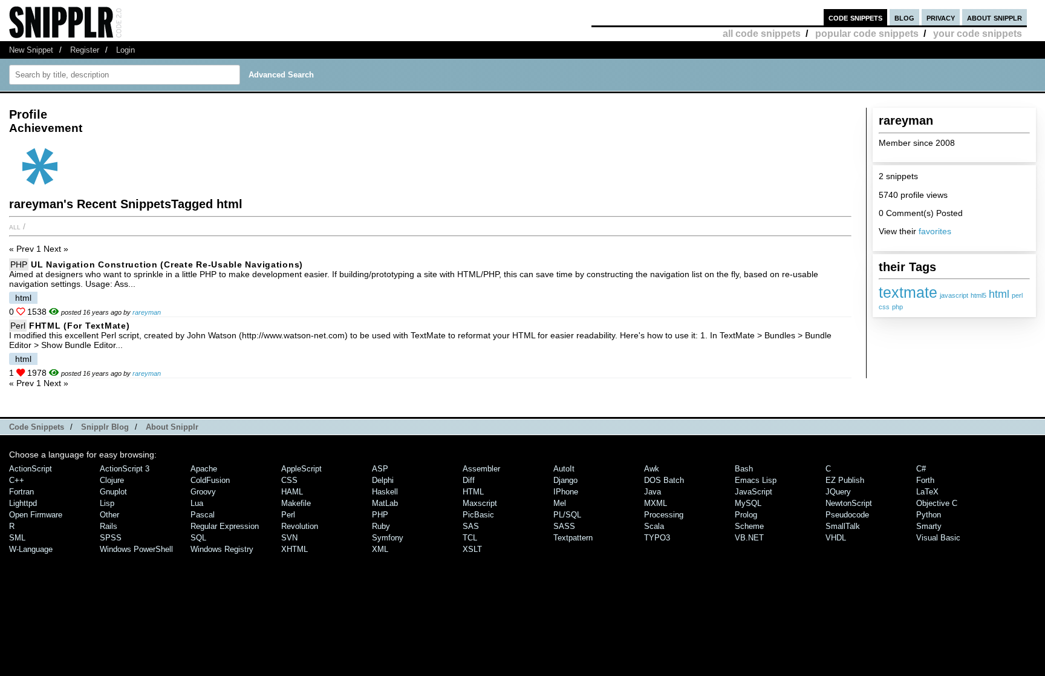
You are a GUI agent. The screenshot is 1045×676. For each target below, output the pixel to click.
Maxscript (480, 503)
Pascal (202, 514)
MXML (655, 503)
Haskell (385, 491)
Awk (651, 468)
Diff (469, 480)
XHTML (294, 549)
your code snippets (977, 33)
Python (928, 514)
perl (1017, 295)
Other (109, 514)
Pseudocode (847, 514)
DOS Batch (664, 480)
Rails (108, 526)
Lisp (107, 503)
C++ (16, 480)
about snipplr (994, 17)
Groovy (203, 491)
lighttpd (23, 503)
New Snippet (31, 49)
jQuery (838, 491)
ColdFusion (210, 480)
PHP (18, 264)
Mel (559, 503)
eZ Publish (844, 480)
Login (125, 49)
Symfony (387, 537)
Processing (663, 514)
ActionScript (30, 468)
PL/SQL (567, 514)
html (999, 294)
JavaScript (753, 491)
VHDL (835, 537)
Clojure (112, 480)
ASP (380, 468)
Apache (203, 468)
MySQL (748, 503)
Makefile (296, 503)
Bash (744, 468)
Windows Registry (221, 549)
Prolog (746, 514)
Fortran (21, 491)
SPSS (111, 537)
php (897, 306)
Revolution (299, 526)
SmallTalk (842, 526)
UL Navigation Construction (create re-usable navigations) (167, 264)
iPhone (565, 491)
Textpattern (573, 537)
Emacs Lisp (755, 480)
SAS (471, 526)
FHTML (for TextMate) (79, 325)
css (884, 306)
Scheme (749, 526)
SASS (564, 526)
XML (380, 549)
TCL (470, 537)
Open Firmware (35, 514)
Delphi (383, 480)
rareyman (146, 312)
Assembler (481, 468)
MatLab (385, 503)
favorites (935, 231)
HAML (292, 491)
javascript (954, 295)
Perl (17, 325)
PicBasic (478, 514)
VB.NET (749, 537)
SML (17, 537)
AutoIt (564, 468)
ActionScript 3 (124, 468)
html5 (978, 295)
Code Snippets (36, 427)
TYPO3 (657, 537)
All (15, 226)
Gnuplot (113, 491)
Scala (654, 526)
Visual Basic (938, 537)
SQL (198, 537)
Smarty (929, 526)
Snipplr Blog (105, 427)
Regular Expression (224, 526)
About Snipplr (172, 427)
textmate (908, 292)
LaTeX (927, 491)
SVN (289, 537)
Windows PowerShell (136, 549)
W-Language (31, 549)
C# (921, 468)
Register (84, 49)
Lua (196, 503)
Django (565, 480)
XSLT (472, 549)
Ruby (381, 526)
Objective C (936, 503)
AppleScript (301, 468)
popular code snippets (867, 33)
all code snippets (762, 33)
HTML (473, 491)
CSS (289, 480)
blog (904, 17)
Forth (925, 480)
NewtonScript (848, 503)
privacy (940, 17)
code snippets (855, 17)
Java (652, 491)
